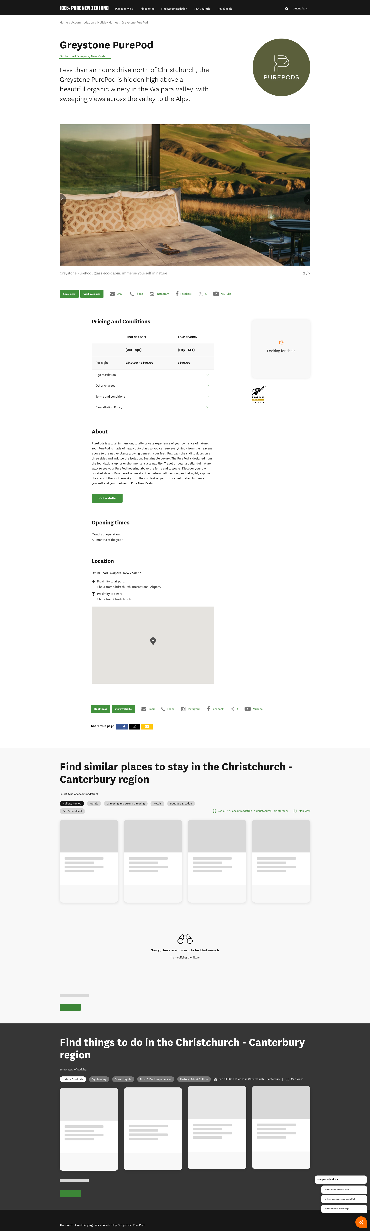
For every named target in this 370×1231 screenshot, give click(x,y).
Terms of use (154, 1220)
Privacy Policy (154, 1224)
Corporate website (215, 1220)
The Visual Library (215, 1206)
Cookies (151, 1229)
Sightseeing (99, 1001)
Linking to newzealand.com (163, 1215)
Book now (69, 294)
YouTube (70, 1215)
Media (208, 1201)
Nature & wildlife (73, 1001)
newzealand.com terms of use (219, 1165)
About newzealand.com (160, 1206)
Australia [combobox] (299, 8)
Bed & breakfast (72, 811)
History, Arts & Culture (194, 1001)
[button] (124, 9)
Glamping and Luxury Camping (126, 803)
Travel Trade (212, 1210)
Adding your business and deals (166, 1210)
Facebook (70, 1210)
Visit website (91, 294)
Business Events (214, 1215)
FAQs (149, 1201)
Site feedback (111, 1201)
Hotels (157, 803)
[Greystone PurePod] (281, 67)
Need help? (110, 1206)
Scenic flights (123, 1001)
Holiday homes (72, 803)
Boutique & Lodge (181, 803)
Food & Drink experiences (156, 1001)
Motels (94, 803)
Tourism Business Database (221, 1224)
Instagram (71, 1206)
